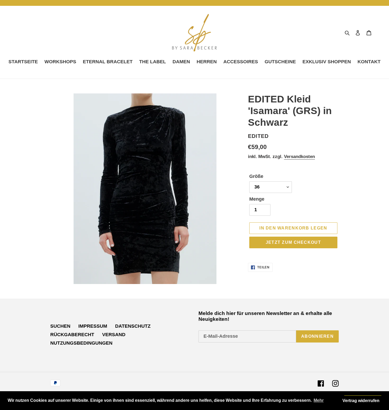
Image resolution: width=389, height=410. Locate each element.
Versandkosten (299, 156)
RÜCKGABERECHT (72, 334)
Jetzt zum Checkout (293, 242)
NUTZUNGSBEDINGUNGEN (81, 343)
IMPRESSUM (92, 326)
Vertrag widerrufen (360, 400)
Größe (256, 176)
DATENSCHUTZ (133, 326)
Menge (256, 199)
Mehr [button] (319, 400)
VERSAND (113, 334)
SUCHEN (60, 326)
